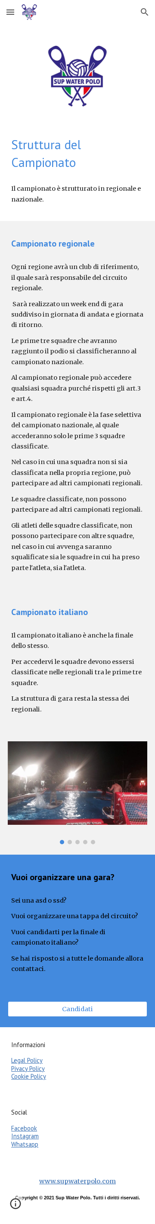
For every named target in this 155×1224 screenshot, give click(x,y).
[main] (77, 153)
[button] (10, 12)
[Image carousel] (77, 792)
